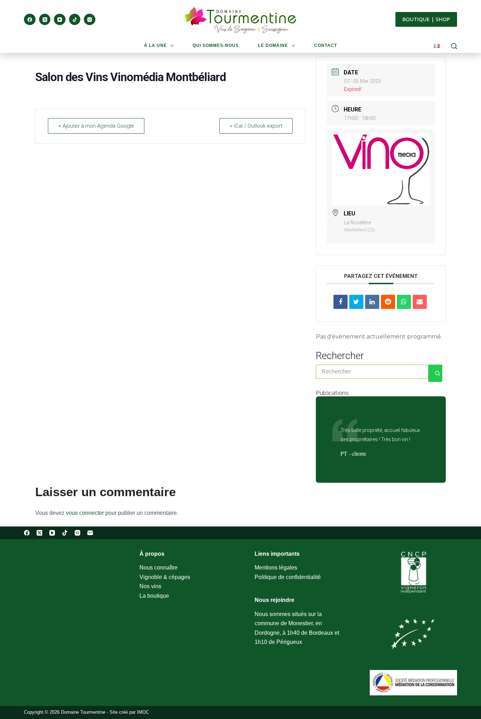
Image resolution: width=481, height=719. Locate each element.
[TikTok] (75, 19)
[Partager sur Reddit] (388, 302)
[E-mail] (90, 533)
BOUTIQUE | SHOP (426, 19)
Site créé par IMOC (129, 712)
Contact (325, 45)
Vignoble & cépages (164, 577)
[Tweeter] (356, 302)
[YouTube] (59, 19)
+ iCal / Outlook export (256, 126)
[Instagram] (89, 19)
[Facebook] (30, 19)
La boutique (154, 596)
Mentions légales (276, 568)
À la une (155, 45)
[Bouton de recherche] (435, 373)
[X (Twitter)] (45, 19)
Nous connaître (158, 568)
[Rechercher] (454, 46)
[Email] (420, 302)
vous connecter (85, 513)
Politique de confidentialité (288, 577)
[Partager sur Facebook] (340, 302)
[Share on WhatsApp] (404, 302)
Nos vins (150, 586)
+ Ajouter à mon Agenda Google (96, 126)
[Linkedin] (372, 302)
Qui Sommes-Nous (216, 45)
